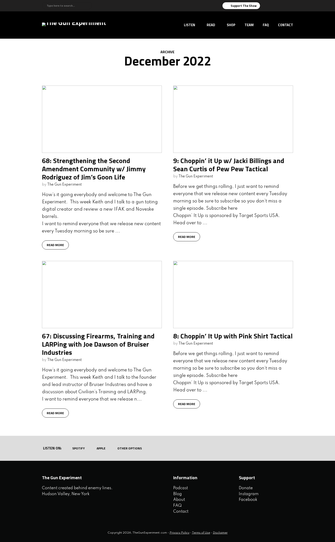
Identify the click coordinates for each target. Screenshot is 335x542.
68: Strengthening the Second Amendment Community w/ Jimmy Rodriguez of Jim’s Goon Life (94, 168)
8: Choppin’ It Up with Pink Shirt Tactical (233, 336)
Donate (246, 488)
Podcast (180, 488)
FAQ (266, 25)
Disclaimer (220, 532)
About (179, 500)
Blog (177, 494)
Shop (231, 25)
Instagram (249, 494)
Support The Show (244, 5)
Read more (55, 244)
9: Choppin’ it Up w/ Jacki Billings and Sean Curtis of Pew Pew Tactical (228, 164)
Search (88, 5)
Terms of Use (201, 532)
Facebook (248, 500)
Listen (189, 25)
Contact (285, 25)
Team (249, 25)
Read (211, 25)
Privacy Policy (179, 532)
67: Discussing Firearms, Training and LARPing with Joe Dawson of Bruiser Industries (98, 344)
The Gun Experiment (64, 185)
